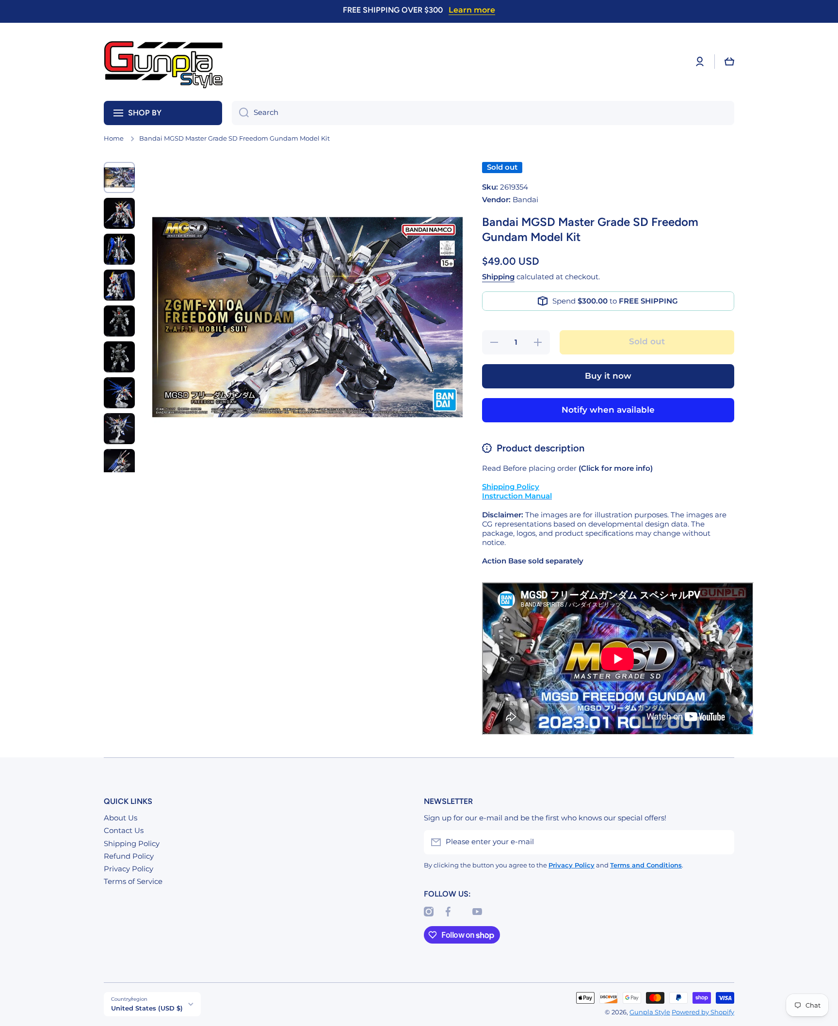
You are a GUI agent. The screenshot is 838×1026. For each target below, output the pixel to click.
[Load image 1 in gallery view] (119, 177)
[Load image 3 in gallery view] (119, 249)
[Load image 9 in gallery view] (119, 464)
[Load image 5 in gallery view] (119, 321)
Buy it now (608, 376)
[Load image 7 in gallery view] (119, 392)
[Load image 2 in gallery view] (119, 213)
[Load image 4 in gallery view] (119, 285)
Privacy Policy (128, 869)
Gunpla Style (649, 1012)
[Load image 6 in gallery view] (119, 356)
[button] (729, 61)
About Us (120, 818)
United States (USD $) (147, 1008)
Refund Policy (129, 856)
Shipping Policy (132, 843)
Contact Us (124, 830)
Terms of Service (133, 881)
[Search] (240, 113)
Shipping (498, 277)
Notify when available (608, 410)
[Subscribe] (722, 842)
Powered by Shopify (703, 1012)
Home (114, 138)
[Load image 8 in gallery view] (119, 428)
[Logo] (164, 62)
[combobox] (483, 113)
